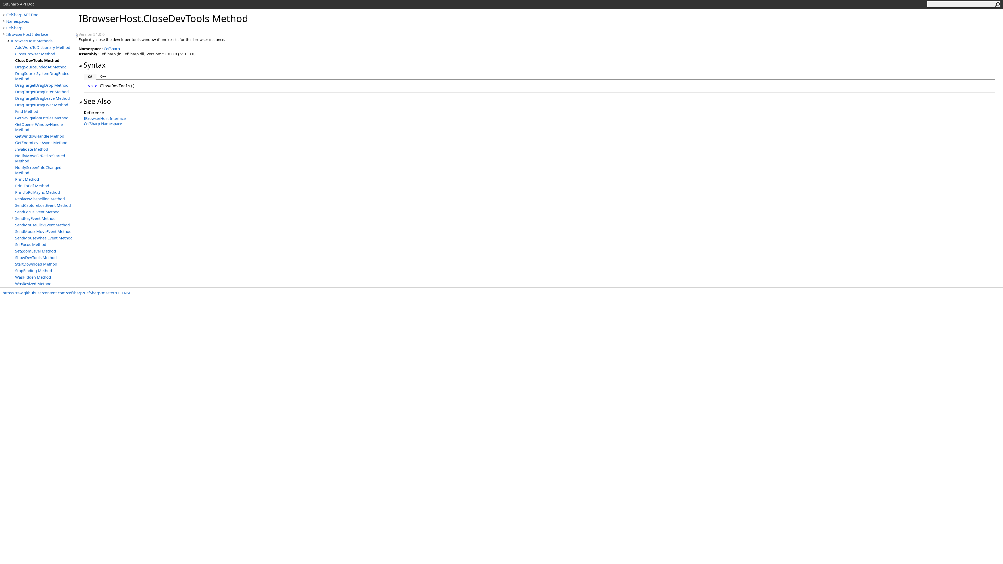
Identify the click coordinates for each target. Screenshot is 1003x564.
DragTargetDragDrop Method (41, 85)
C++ (103, 76)
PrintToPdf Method (32, 185)
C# (90, 76)
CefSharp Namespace (103, 123)
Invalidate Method (31, 149)
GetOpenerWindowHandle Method (39, 127)
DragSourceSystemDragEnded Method (42, 76)
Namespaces (17, 21)
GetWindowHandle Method (39, 136)
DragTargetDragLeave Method (42, 98)
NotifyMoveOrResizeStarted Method (40, 158)
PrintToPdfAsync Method (37, 192)
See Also (97, 101)
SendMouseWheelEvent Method (44, 237)
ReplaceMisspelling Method (40, 198)
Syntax (95, 65)
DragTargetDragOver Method (41, 104)
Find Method (26, 111)
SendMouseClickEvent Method (42, 224)
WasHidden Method (33, 277)
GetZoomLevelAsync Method (41, 142)
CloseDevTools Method (37, 60)
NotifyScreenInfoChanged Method (38, 170)
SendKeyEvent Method (35, 218)
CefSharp (14, 27)
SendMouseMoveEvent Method (43, 231)
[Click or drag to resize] (77, 36)
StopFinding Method (33, 270)
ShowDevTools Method (36, 257)
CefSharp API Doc (22, 14)
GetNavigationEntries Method (41, 117)
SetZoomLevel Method (35, 251)
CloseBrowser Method (35, 53)
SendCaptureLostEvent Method (43, 205)
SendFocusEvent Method (37, 211)
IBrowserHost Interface (27, 34)
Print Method (27, 179)
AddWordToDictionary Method (42, 47)
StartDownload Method (36, 264)
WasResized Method (33, 283)
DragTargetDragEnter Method (42, 91)
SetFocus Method (30, 244)
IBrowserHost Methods (32, 40)
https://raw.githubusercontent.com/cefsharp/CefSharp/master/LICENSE (67, 292)
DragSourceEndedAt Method (41, 66)
